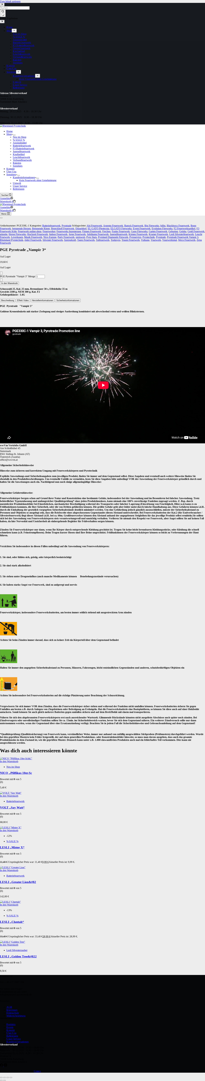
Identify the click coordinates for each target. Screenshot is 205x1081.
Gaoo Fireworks (139, 231)
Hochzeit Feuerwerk (37, 234)
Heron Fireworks (17, 234)
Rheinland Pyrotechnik (11, 240)
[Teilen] (7, 1077)
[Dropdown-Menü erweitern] (14, 135)
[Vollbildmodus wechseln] (4, 1077)
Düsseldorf (80, 228)
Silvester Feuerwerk (53, 240)
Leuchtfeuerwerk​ (21, 157)
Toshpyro (115, 240)
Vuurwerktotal (169, 240)
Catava (37, 1071)
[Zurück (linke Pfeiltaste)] (1, 1080)
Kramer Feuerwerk (158, 234)
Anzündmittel (20, 142)
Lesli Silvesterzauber (16, 950)
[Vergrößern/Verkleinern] (1, 1077)
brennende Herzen (21, 228)
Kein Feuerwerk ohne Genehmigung (37, 180)
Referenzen (18, 189)
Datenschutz (12, 1012)
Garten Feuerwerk (158, 231)
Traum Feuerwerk (131, 240)
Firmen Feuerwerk (91, 231)
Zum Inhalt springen (10, 1)
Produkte (11, 1024)
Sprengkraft (70, 240)
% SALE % (19, 140)
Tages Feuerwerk (86, 240)
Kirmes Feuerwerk (138, 234)
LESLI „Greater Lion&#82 (18, 882)
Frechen (106, 231)
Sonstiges (17, 165)
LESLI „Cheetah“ (12, 922)
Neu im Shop (19, 137)
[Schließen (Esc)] (11, 1077)
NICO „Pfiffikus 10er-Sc (16, 773)
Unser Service (20, 186)
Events (9, 1027)
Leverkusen (17, 237)
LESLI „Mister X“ (12, 847)
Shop (9, 134)
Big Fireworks (151, 225)
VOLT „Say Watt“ (12, 807)
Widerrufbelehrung (15, 1015)
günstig (3, 234)
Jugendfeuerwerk (118, 234)
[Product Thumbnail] (1, 217)
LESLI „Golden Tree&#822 (18, 956)
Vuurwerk (156, 240)
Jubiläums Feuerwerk (98, 234)
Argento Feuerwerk (113, 225)
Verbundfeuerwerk (22, 160)
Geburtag (173, 231)
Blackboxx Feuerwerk (178, 225)
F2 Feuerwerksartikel (184, 228)
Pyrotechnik (149, 237)
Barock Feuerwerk (133, 225)
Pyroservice (135, 237)
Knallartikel (19, 154)
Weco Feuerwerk (186, 240)
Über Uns (11, 171)
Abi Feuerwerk (94, 225)
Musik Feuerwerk (33, 237)
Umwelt (17, 183)
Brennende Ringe (41, 228)
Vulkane (145, 240)
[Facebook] (2, 1065)
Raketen (17, 163)
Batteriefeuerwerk (22, 145)
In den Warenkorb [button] (9, 761)
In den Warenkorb (9, 283)
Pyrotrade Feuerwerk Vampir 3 (182, 237)
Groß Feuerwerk (196, 231)
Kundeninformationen (24, 177)
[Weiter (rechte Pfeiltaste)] (4, 1080)
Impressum (11, 1010)
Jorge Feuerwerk (77, 234)
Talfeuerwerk (102, 240)
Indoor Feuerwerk (58, 234)
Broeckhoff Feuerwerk (62, 228)
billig (162, 225)
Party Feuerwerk (66, 237)
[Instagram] (5, 1065)
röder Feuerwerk (33, 240)
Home (9, 131)
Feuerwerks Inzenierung (69, 231)
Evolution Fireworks (162, 228)
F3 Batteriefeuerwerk (23, 148)
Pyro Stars (91, 237)
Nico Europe (49, 237)
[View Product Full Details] (16, 758)
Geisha (182, 231)
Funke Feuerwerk (121, 231)
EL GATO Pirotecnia (98, 228)
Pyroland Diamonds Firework (113, 237)
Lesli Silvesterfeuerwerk (181, 234)
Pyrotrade (66, 225)
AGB (9, 1007)
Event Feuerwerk (141, 228)
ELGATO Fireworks (121, 228)
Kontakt (10, 168)
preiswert (80, 237)
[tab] (7, 300)
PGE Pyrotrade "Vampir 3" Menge (17, 276)
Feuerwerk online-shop (29, 231)
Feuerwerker (49, 231)
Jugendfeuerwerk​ (21, 151)
